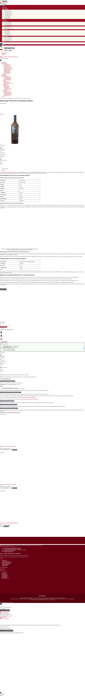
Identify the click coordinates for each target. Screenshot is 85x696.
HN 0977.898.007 (4, 342)
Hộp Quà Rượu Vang (7, 77)
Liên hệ (3, 54)
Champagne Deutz (7, 69)
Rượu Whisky (4, 20)
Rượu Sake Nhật (6, 86)
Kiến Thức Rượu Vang (7, 91)
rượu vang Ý (76, 280)
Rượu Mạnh (4, 19)
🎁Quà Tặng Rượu (5, 76)
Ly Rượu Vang (6, 89)
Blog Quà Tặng (6, 40)
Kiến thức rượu (4, 53)
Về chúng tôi (4, 560)
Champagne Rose (7, 18)
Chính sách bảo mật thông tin (7, 562)
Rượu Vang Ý (10, 98)
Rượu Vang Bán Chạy (5, 578)
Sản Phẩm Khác (4, 84)
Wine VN (1, 545)
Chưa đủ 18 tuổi (9, 630)
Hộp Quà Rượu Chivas (8, 25)
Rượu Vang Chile (4, 575)
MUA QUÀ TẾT (2, 569)
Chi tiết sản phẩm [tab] (5, 168)
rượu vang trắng (19, 205)
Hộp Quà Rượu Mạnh (7, 78)
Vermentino (14, 206)
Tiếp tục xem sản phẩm (5, 610)
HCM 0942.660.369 (4, 341)
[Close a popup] (1, 604)
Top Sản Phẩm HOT (7, 93)
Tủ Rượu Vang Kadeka (7, 88)
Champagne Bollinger (7, 64)
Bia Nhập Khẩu (6, 85)
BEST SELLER (6, 82)
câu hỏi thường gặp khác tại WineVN (13, 412)
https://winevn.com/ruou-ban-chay (32, 399)
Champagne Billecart (7, 70)
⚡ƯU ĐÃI (3, 80)
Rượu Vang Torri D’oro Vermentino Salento (7, 172)
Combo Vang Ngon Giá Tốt (8, 28)
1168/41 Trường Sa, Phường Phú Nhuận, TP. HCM (13, 547)
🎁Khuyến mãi (4, 52)
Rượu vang (38, 256)
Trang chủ (1, 98)
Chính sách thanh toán (5, 563)
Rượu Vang (4, 7)
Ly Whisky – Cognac (7, 35)
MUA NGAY (2, 693)
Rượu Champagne (5, 63)
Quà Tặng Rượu (4, 572)
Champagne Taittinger (7, 66)
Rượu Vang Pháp (5, 574)
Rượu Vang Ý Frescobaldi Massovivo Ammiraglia (9, 522)
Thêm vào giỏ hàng (3, 326)
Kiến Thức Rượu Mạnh (7, 92)
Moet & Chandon (7, 71)
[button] (1, 43)
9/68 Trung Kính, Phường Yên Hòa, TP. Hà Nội (12, 548)
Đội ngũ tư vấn (4, 565)
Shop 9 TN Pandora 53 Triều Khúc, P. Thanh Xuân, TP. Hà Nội (15, 549)
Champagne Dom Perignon (8, 68)
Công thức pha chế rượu (8, 94)
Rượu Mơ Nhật (6, 87)
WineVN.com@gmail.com (8, 551)
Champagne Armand (7, 67)
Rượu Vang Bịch (5, 8)
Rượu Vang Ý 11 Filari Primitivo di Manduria (8, 446)
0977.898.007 (27, 397)
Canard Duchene (7, 65)
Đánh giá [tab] (3, 170)
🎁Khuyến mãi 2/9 (7, 81)
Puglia (14, 98)
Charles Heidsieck (7, 72)
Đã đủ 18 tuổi (3, 630)
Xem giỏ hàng (3, 608)
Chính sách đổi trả (5, 564)
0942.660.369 (33, 397)
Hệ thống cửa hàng (5, 561)
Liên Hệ (3, 41)
